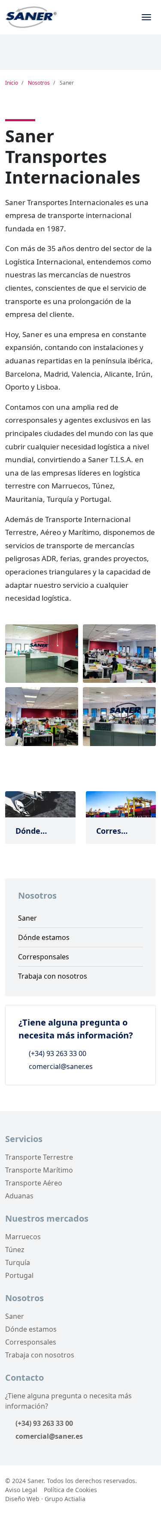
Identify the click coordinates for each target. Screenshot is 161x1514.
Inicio (11, 82)
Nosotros (39, 82)
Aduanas (19, 1196)
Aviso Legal (21, 1490)
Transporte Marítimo (39, 1170)
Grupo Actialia (65, 1499)
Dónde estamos (44, 937)
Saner (27, 918)
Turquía (17, 1262)
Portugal (19, 1275)
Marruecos (23, 1236)
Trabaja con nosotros (52, 976)
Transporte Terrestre (39, 1157)
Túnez (14, 1249)
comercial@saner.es (60, 1066)
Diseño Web (22, 1499)
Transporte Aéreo (33, 1183)
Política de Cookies (70, 1490)
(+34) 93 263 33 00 (56, 1053)
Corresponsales (43, 956)
